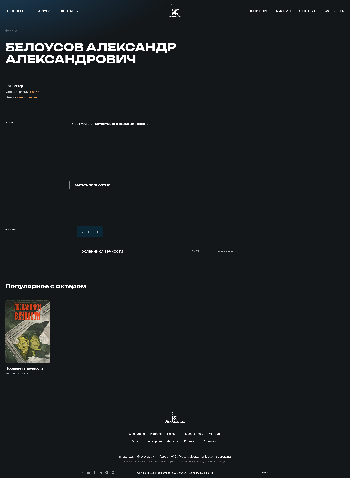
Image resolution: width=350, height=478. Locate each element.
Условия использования (138, 461)
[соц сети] (82, 472)
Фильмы (283, 11)
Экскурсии (259, 11)
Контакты (70, 11)
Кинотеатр (308, 11)
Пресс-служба (193, 433)
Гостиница (211, 441)
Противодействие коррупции (209, 461)
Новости (172, 433)
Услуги (43, 11)
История (156, 433)
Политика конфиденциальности (172, 461)
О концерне (15, 11)
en (342, 11)
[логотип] (175, 11)
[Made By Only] (265, 472)
